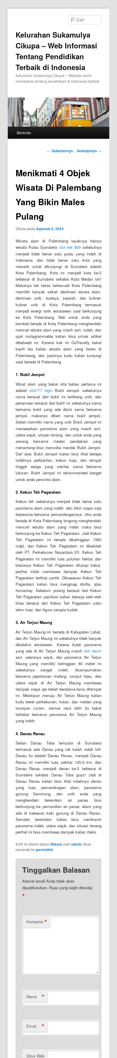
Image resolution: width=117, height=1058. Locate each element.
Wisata (56, 844)
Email (35, 1026)
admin (76, 844)
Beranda (24, 132)
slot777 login (40, 390)
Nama (35, 996)
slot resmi (92, 651)
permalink (44, 849)
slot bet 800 (70, 247)
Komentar (36, 922)
